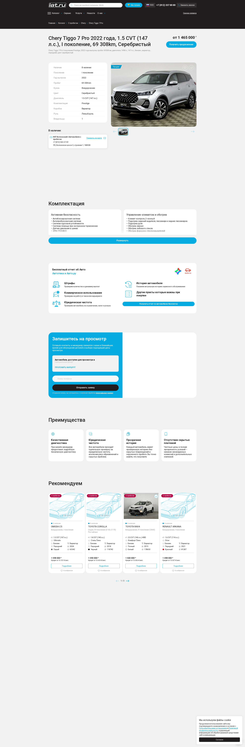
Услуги (78, 13)
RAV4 (125, 494)
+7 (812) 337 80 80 (165, 5)
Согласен (219, 740)
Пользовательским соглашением (213, 728)
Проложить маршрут (65, 367)
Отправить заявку (85, 388)
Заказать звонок (188, 5)
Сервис (67, 13)
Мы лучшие (133, 5)
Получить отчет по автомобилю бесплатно (158, 304)
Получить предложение (181, 44)
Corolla (88, 494)
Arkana (163, 494)
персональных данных (104, 393)
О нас (100, 13)
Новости (91, 13)
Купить (152, 599)
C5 (49, 494)
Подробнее (66, 566)
